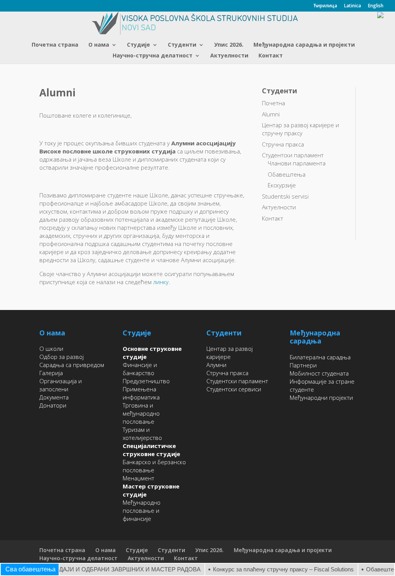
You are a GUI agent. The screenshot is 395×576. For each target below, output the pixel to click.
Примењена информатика (141, 393)
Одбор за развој (61, 356)
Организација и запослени (60, 385)
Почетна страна (55, 45)
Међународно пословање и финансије (141, 510)
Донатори (52, 405)
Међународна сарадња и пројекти (304, 45)
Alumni (271, 114)
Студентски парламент (293, 155)
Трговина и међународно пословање (141, 413)
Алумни (216, 365)
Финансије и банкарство (140, 369)
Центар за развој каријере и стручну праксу (300, 129)
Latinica (352, 6)
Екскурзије (282, 185)
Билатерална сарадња (320, 357)
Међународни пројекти (321, 397)
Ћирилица (325, 6)
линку (161, 282)
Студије (138, 45)
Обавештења (287, 174)
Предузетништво (146, 381)
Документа (54, 397)
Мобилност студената (319, 373)
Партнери (303, 365)
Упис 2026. (228, 45)
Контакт (270, 56)
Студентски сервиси (233, 389)
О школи (51, 348)
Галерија (51, 373)
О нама (98, 45)
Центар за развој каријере (229, 352)
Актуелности (229, 56)
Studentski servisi (285, 196)
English (375, 6)
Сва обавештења (30, 569)
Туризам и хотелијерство (142, 433)
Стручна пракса (283, 144)
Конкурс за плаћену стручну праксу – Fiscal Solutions (278, 569)
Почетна (273, 103)
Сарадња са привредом (71, 365)
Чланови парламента (297, 163)
